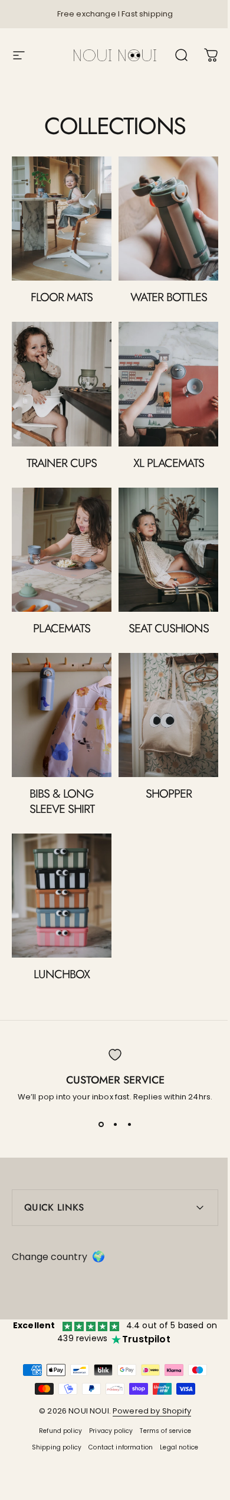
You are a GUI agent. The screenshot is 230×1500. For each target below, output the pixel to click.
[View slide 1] (101, 1124)
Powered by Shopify (148, 1383)
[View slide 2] (115, 1124)
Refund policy (56, 1403)
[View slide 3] (129, 1124)
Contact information (116, 1419)
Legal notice (175, 1419)
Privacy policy (107, 1403)
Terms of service (161, 1403)
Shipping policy (52, 1419)
